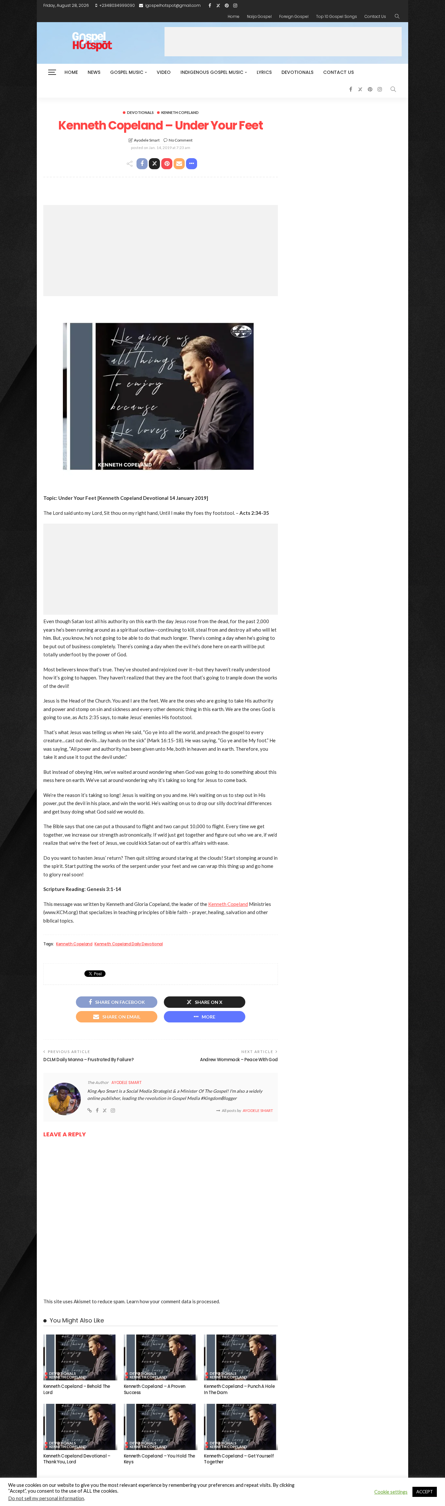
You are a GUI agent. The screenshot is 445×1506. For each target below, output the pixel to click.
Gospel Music (126, 72)
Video (164, 72)
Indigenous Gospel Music (211, 72)
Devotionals (297, 72)
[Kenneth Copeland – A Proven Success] (161, 1358)
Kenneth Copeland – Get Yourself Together (239, 1459)
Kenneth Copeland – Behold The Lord (76, 1389)
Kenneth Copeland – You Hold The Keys (159, 1459)
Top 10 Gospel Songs (336, 16)
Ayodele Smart (147, 140)
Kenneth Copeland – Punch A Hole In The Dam (239, 1389)
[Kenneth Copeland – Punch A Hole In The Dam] (241, 1358)
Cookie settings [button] (391, 1492)
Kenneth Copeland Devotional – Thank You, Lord (76, 1459)
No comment (181, 140)
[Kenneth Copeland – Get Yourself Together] (241, 1427)
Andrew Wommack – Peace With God (239, 1060)
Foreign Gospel (294, 16)
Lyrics (264, 72)
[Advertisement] (283, 41)
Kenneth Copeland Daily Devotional (128, 944)
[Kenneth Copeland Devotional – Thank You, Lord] (80, 1427)
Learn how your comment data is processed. (173, 1301)
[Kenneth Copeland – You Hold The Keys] (161, 1427)
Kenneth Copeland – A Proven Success (154, 1389)
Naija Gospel (259, 16)
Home (233, 16)
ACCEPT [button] (424, 1491)
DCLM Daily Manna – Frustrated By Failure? (88, 1060)
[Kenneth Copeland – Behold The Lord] (80, 1358)
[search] (397, 16)
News (94, 72)
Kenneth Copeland (180, 112)
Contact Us (375, 16)
